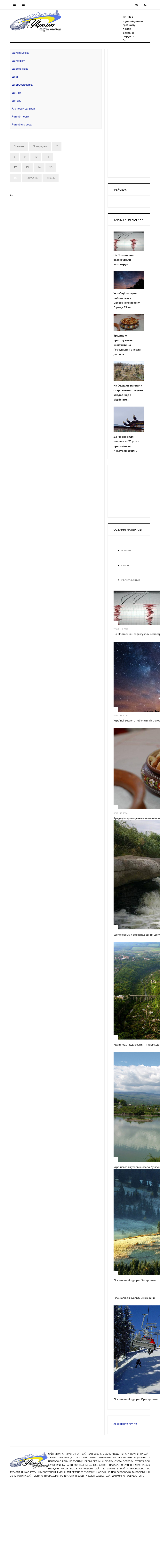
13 (27, 167)
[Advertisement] (129, 113)
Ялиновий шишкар (23, 109)
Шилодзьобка (20, 53)
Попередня (40, 146)
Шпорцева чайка (22, 85)
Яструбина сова (22, 125)
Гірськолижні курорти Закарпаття (135, 1280)
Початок (19, 146)
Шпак (15, 77)
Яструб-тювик (20, 117)
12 (15, 167)
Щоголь (16, 101)
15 (50, 167)
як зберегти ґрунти (125, 1424)
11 (47, 157)
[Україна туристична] (36, 21)
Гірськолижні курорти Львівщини (134, 1297)
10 (35, 157)
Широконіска (20, 69)
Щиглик (16, 93)
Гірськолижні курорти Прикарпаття (136, 1399)
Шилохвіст (18, 61)
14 (39, 167)
